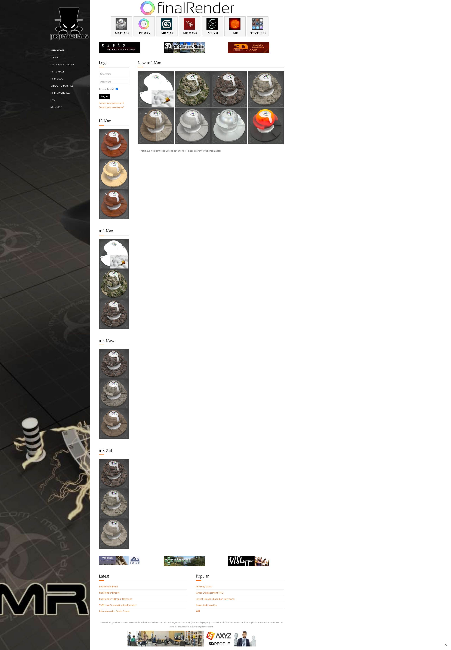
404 (198, 611)
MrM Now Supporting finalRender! (118, 604)
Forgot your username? (111, 107)
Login (54, 57)
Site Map (56, 106)
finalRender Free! (108, 586)
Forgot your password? (111, 102)
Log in (104, 96)
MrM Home (57, 50)
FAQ (53, 99)
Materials (57, 71)
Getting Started (62, 64)
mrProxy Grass (204, 586)
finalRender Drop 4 (109, 592)
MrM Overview (60, 92)
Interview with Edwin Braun (114, 611)
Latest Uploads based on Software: (215, 598)
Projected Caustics (206, 604)
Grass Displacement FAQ (210, 592)
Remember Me (107, 88)
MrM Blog (57, 78)
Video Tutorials (62, 85)
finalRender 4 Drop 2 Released (115, 598)
